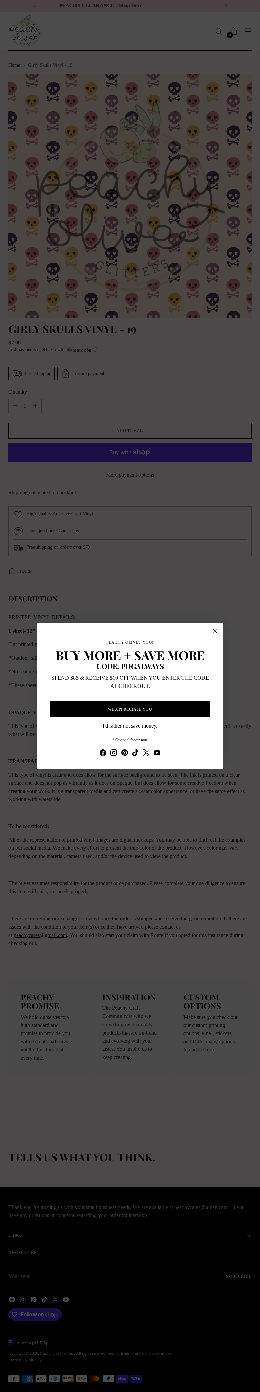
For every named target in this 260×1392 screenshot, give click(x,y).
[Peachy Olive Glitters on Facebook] (103, 754)
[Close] (215, 631)
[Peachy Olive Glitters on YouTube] (157, 754)
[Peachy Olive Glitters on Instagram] (114, 754)
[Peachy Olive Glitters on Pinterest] (125, 754)
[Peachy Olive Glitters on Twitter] (146, 754)
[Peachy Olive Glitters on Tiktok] (135, 754)
